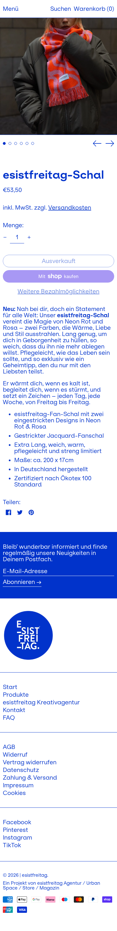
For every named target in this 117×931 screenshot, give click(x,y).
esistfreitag (34, 875)
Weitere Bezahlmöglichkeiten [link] (58, 291)
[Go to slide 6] (32, 143)
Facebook (17, 822)
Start (10, 687)
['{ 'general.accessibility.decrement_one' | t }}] (5, 237)
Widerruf (15, 754)
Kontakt (14, 710)
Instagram (17, 837)
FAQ (9, 717)
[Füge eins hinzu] (29, 237)
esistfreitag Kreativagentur (41, 702)
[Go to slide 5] (27, 143)
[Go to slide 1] (4, 143)
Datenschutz (21, 770)
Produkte (16, 694)
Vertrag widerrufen (30, 762)
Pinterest (15, 830)
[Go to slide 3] (15, 143)
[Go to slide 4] (21, 143)
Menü (10, 8)
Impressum (18, 785)
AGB (9, 747)
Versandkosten (69, 207)
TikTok (12, 845)
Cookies (14, 793)
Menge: (13, 225)
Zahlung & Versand (30, 777)
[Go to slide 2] (10, 143)
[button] (60, 9)
